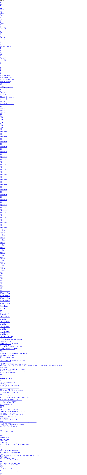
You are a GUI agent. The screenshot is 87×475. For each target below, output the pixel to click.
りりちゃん (1, 467)
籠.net (1, 14)
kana (0, 433)
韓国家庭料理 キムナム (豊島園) (4, 412)
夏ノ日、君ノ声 (2, 394)
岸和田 (1, 34)
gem (0, 20)
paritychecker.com (2, 9)
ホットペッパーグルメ (3, 94)
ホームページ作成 (2, 37)
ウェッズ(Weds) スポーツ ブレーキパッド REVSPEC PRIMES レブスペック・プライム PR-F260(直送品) (12, 369)
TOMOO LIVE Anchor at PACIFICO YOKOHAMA (6, 337)
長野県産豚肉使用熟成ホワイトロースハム (5, 341)
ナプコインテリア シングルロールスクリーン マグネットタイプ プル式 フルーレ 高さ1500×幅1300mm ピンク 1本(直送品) (15, 444)
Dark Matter (1, 466)
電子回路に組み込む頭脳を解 (3, 367)
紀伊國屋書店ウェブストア (3, 92)
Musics (1, 362)
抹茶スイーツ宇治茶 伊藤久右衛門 (4, 439)
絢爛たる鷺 (1, 351)
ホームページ (2, 32)
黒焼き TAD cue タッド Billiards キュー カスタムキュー (6, 77)
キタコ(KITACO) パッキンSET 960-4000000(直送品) (6, 389)
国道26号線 (1, 45)
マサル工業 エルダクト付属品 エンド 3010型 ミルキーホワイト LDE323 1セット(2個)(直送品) (11, 414)
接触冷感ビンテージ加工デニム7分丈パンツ (5, 345)
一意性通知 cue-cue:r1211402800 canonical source (5, 81)
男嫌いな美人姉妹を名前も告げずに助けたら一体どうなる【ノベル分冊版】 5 (9, 399)
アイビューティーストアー (3, 128)
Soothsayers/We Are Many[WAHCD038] (4, 340)
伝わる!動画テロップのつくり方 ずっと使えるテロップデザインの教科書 (9, 409)
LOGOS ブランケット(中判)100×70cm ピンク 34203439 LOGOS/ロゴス (8, 443)
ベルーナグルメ (2, 105)
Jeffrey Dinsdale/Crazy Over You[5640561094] (5, 449)
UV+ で (1, 396)
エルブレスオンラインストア (3, 107)
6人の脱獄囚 (1, 454)
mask (0, 22)
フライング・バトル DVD (3, 417)
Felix (0, 387)
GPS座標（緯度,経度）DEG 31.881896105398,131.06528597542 (7, 349)
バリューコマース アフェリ (3, 29)
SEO (0, 31)
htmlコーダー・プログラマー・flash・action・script (6, 59)
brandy (1, 3)
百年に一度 (1, 376)
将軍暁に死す (2, 405)
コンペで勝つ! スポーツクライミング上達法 (5, 370)
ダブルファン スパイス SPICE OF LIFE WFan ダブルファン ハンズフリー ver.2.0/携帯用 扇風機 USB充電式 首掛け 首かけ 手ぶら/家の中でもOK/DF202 (18, 422)
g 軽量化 (1, 356)
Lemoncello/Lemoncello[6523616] (4, 391)
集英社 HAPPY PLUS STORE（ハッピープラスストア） (7, 104)
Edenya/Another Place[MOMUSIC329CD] (5, 437)
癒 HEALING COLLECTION (3, 456)
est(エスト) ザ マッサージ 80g (3, 338)
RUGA (1, 441)
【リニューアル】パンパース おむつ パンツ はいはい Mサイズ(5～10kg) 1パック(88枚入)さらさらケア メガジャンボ (14, 364)
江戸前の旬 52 (2, 406)
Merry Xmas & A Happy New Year (4, 379)
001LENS (1, 113)
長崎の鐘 (1, 447)
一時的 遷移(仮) (2, 23)
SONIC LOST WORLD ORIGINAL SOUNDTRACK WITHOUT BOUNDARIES (9, 388)
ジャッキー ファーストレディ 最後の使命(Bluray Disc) (6, 423)
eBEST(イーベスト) (2, 93)
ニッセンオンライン (2, 86)
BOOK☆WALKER (2, 108)
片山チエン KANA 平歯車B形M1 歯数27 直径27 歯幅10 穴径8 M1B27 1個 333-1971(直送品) (11, 339)
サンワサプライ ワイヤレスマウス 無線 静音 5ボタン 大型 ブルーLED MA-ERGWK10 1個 (11, 366)
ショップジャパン (2, 112)
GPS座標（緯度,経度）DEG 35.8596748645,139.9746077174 (7, 363)
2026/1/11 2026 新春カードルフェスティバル (5, 46)
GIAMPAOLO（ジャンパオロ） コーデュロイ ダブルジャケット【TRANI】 (9, 348)
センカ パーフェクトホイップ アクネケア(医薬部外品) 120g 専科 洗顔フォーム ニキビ (10, 385)
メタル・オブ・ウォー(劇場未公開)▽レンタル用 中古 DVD (7, 395)
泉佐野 (1, 54)
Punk (0, 451)
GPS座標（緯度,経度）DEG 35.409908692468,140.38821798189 (7, 458)
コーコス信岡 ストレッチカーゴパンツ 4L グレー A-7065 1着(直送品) (8, 401)
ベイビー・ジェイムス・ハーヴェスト (5, 445)
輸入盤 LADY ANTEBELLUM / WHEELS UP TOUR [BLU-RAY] (7, 416)
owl (0, 21)
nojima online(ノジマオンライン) (4, 88)
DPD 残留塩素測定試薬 (3, 384)
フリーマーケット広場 (3, 43)
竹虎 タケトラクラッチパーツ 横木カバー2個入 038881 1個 (7, 468)
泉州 (0, 33)
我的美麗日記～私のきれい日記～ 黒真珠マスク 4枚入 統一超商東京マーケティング (10, 450)
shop (0, 26)
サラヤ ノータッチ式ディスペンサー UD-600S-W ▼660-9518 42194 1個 (8, 355)
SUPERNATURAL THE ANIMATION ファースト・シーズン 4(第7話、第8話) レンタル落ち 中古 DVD (12, 360)
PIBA (1, 470)
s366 (0, 18)
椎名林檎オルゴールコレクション (4, 440)
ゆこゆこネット (2, 91)
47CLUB (1, 106)
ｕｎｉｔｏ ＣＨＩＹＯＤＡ (3, 373)
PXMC (1, 461)
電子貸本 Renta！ (2, 101)
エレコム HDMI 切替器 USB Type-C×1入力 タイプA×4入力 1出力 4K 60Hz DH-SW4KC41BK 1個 (11, 390)
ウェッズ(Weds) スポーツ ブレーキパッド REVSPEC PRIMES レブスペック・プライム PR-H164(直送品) (12, 411)
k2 (0, 17)
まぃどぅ (1, 8)
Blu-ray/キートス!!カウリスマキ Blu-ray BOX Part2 (6, 404)
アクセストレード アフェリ (3, 27)
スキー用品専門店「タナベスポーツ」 (5, 313)
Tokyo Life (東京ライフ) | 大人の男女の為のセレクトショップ (7, 98)
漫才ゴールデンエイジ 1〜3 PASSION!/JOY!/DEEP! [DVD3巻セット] (8, 372)
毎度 (0, 41)
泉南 (0, 36)
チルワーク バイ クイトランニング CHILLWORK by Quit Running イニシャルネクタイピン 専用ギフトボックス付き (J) (14, 397)
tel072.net (1, 12)
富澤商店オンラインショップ (3, 110)
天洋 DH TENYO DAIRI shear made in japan (5, 76)
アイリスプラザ (2, 83)
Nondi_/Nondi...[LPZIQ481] (3, 442)
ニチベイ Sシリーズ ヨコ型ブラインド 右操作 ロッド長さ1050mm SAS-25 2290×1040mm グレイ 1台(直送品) (13, 371)
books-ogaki (1, 407)
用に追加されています (3, 383)
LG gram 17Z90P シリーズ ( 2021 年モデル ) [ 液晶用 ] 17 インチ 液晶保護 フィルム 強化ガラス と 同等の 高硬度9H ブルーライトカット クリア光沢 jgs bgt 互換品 (19, 471)
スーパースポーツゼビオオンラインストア (5, 84)
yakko (1, 19)
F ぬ (0, 408)
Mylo (0, 428)
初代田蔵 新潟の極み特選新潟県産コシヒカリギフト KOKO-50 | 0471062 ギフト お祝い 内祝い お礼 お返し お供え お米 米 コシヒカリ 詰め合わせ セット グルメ (19, 455)
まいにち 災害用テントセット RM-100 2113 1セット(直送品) (7, 413)
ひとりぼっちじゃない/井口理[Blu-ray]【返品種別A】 (6, 431)
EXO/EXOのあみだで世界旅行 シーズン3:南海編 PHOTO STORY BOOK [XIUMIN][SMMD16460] (11, 425)
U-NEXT (1, 111)
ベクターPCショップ (2, 229)
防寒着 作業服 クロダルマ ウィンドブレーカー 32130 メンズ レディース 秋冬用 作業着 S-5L (11, 400)
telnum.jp (1, 11)
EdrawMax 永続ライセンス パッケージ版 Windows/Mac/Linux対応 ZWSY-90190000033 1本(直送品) (12, 424)
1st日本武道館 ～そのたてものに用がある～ (5, 344)
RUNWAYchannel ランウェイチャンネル (5, 291)
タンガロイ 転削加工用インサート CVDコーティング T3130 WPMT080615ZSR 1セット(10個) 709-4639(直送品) (13, 353)
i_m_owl (1, 30)
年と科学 (1, 430)
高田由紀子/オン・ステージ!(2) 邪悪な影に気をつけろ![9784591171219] (8, 426)
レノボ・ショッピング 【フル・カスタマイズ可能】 (6, 87)
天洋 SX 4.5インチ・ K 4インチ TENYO (5, 75)
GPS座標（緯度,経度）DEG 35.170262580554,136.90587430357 (7, 382)
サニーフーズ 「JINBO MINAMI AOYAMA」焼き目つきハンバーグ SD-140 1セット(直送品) (11, 346)
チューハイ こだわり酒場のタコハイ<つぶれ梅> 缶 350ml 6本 (7, 352)
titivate (1, 310)
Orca (0, 472)
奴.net (1, 15)
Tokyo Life (1, 115)
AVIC (1, 473)
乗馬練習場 (1, 435)
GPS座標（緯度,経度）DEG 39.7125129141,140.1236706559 (7, 357)
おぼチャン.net (2, 13)
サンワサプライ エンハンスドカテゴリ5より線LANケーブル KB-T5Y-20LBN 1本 (10, 463)
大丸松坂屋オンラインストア (3, 96)
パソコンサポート (2, 39)
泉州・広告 (1, 42)
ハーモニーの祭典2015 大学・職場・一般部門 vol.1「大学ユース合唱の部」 (9, 392)
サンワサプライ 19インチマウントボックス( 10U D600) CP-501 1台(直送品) (9, 464)
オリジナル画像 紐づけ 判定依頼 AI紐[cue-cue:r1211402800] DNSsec (8, 79)
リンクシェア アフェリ (3, 28)
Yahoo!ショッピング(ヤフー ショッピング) (5, 82)
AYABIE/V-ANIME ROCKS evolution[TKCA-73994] (6, 378)
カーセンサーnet (2, 89)
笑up (0, 24)
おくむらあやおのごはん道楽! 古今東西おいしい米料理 (7, 386)
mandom (1, 374)
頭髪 (0, 446)
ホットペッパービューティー (3, 99)
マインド (1, 7)
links (0, 47)
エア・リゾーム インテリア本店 (4, 305)
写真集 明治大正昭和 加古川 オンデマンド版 (5, 361)
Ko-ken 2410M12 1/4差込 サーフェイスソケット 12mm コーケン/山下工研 (9, 343)
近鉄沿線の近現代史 (2, 421)
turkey (1, 71)
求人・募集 (1, 44)
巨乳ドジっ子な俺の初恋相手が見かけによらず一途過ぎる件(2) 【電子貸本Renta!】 (10, 452)
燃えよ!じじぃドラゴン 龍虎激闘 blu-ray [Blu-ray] (6, 418)
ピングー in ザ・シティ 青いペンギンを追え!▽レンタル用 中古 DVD (8, 402)
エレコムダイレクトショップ (3, 103)
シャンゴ (1, 448)
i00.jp (0, 25)
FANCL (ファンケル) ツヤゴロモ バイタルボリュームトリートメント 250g (9, 459)
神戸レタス (1, 272)
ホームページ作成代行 (3, 38)
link (0, 2)
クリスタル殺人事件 (2, 432)
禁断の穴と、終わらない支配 (3, 457)
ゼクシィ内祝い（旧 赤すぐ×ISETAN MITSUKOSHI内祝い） (7, 97)
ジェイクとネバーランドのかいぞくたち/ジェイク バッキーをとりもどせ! (9, 419)
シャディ (1, 102)
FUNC (1, 350)
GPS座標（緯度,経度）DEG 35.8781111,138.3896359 (6, 336)
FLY (0, 380)
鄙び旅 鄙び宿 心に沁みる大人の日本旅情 (5, 377)
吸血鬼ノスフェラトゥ (3, 465)
